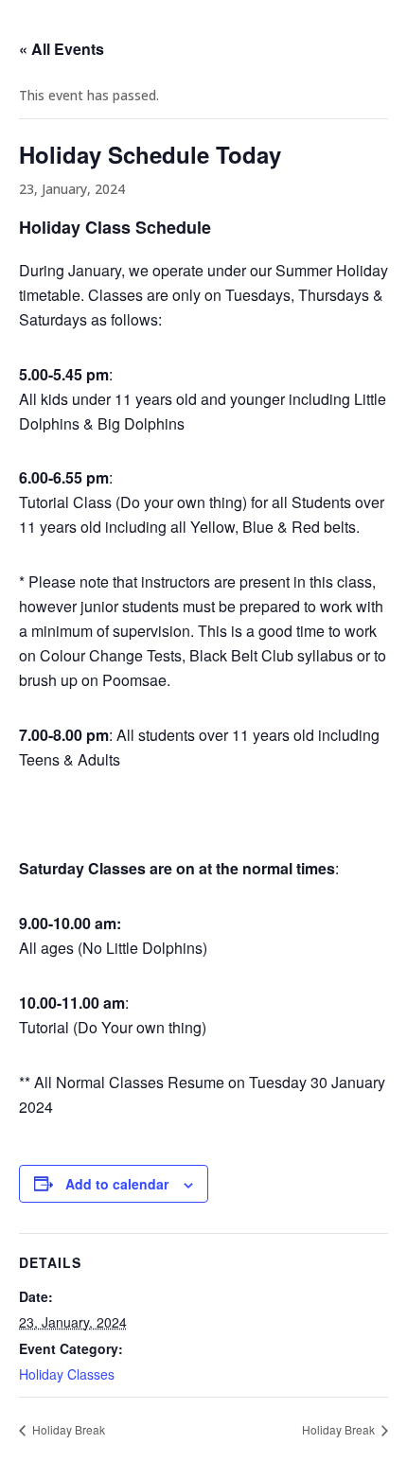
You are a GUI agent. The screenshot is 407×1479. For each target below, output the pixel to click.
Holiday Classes (67, 1374)
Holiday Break (67, 1429)
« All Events (61, 49)
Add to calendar (116, 1183)
